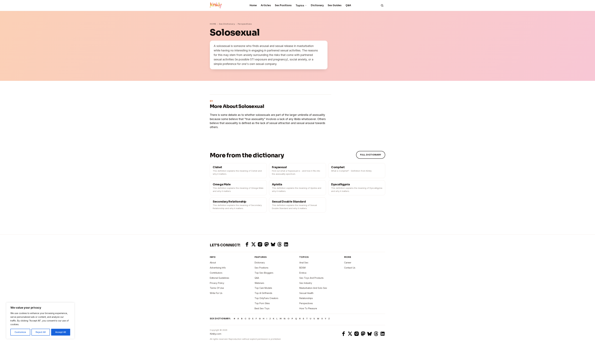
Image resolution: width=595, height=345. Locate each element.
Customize (20, 332)
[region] (40, 321)
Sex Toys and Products (311, 278)
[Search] (382, 5)
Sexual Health (306, 293)
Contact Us (349, 267)
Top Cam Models (263, 288)
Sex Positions (283, 5)
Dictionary (317, 5)
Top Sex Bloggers (264, 272)
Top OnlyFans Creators (266, 298)
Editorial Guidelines (219, 278)
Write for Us (216, 293)
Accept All (60, 332)
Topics (300, 5)
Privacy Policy (217, 283)
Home (253, 5)
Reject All (41, 332)
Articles (266, 5)
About (213, 262)
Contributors (216, 272)
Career (347, 262)
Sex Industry (305, 283)
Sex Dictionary (227, 24)
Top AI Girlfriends (263, 293)
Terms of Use (217, 288)
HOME (213, 24)
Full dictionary (370, 154)
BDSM (302, 267)
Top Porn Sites (262, 303)
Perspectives (245, 24)
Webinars (259, 283)
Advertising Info (218, 267)
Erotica (302, 272)
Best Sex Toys (262, 308)
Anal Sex (303, 262)
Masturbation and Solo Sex (313, 288)
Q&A (348, 5)
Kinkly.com (215, 333)
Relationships (306, 298)
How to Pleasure (308, 308)
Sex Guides (335, 5)
